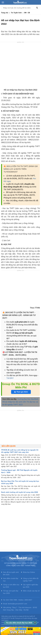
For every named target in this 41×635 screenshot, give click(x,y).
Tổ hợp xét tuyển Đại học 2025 (10, 592)
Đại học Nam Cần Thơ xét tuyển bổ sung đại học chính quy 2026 (20, 482)
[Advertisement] (20, 65)
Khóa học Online (29, 572)
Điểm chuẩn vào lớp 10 (31, 591)
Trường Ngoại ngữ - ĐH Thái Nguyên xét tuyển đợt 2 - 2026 (19, 471)
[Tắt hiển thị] (35, 623)
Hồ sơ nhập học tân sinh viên (14, 402)
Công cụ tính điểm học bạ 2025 (11, 586)
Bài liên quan (8, 446)
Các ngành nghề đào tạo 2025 (30, 586)
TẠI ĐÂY (10, 378)
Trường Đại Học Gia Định (27, 399)
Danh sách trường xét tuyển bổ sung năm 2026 (19, 492)
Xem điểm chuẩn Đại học (10, 579)
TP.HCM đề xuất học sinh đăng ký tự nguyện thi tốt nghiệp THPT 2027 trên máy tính (19, 451)
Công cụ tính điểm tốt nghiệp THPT (30, 579)
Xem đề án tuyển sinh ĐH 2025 (11, 573)
